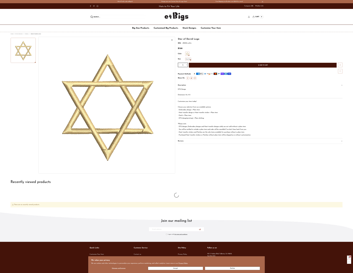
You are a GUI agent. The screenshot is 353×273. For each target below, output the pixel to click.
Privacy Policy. (183, 263)
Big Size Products (140, 28)
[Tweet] (191, 78)
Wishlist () (259, 6)
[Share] (187, 78)
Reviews (180, 141)
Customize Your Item (211, 28)
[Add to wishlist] (340, 71)
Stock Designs (189, 28)
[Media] (172, 40)
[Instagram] (97, 6)
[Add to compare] (340, 65)
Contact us (137, 254)
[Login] (250, 17)
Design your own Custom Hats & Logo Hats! (163, 1)
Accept (175, 268)
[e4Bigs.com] (176, 16)
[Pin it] (195, 78)
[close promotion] (262, 1)
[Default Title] (187, 54)
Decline (232, 268)
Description (182, 85)
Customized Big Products (166, 28)
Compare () (248, 6)
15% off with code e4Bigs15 (114, 1)
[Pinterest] (94, 6)
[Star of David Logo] (107, 105)
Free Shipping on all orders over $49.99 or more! (218, 1)
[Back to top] (349, 262)
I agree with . (178, 234)
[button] (179, 65)
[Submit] (91, 17)
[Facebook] (90, 6)
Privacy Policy (182, 254)
